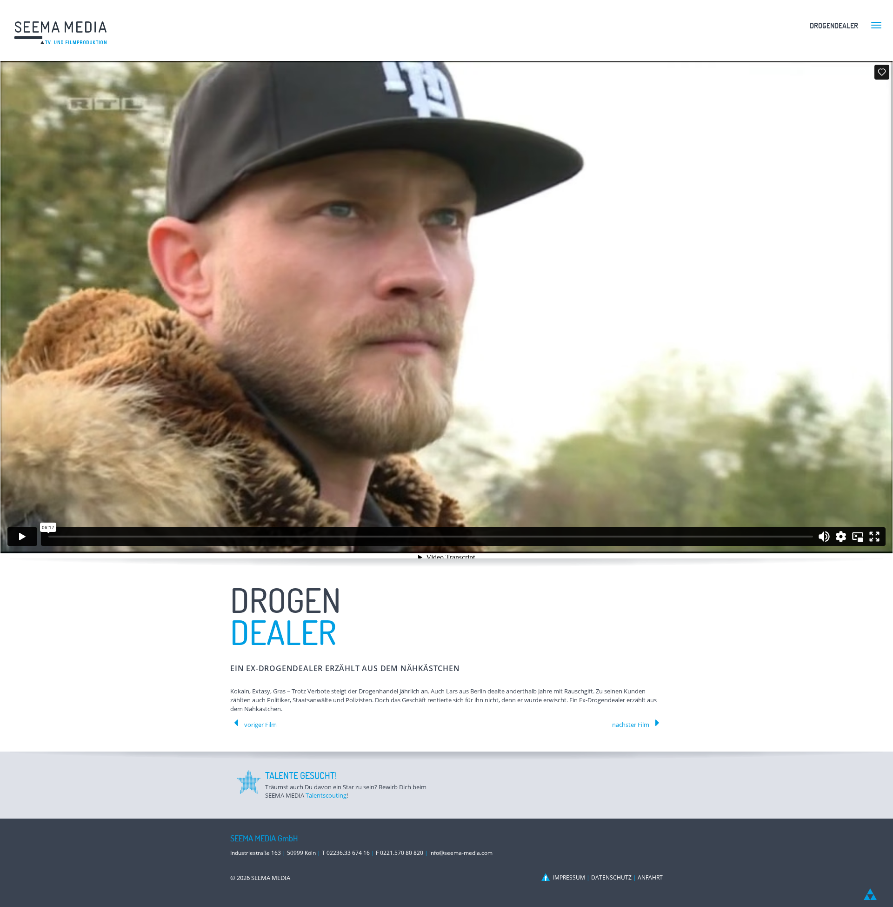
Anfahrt (650, 877)
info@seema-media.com (461, 853)
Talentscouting (326, 795)
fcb (546, 877)
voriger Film (260, 724)
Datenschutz (611, 877)
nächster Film (630, 724)
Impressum (569, 877)
